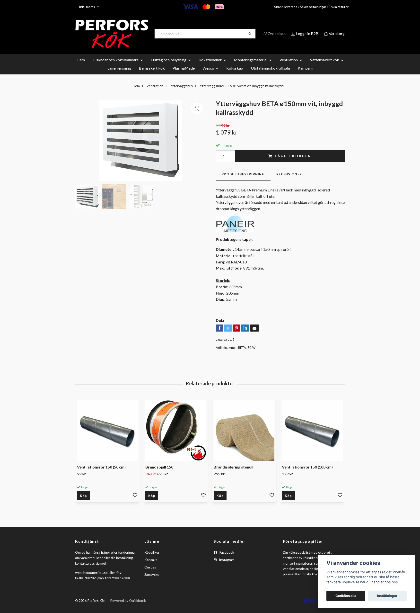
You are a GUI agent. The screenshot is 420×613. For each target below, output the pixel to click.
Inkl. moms (87, 7)
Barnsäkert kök (152, 75)
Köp (83, 503)
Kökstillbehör (210, 66)
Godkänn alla (345, 596)
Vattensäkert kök (324, 66)
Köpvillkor (151, 559)
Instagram (226, 567)
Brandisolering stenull (233, 474)
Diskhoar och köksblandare (116, 66)
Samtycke (151, 581)
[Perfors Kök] (142, 34)
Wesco (208, 75)
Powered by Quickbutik (128, 608)
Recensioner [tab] (289, 181)
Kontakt (150, 567)
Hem (81, 66)
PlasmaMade (184, 75)
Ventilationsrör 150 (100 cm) (307, 474)
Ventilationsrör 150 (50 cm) (101, 474)
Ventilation (289, 66)
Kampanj (305, 75)
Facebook (226, 559)
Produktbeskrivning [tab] (243, 181)
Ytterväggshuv (181, 93)
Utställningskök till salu (270, 75)
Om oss (150, 574)
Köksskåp (234, 75)
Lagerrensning (119, 75)
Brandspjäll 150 (159, 474)
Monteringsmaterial (250, 66)
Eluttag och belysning (168, 66)
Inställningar (387, 596)
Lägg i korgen (293, 163)
